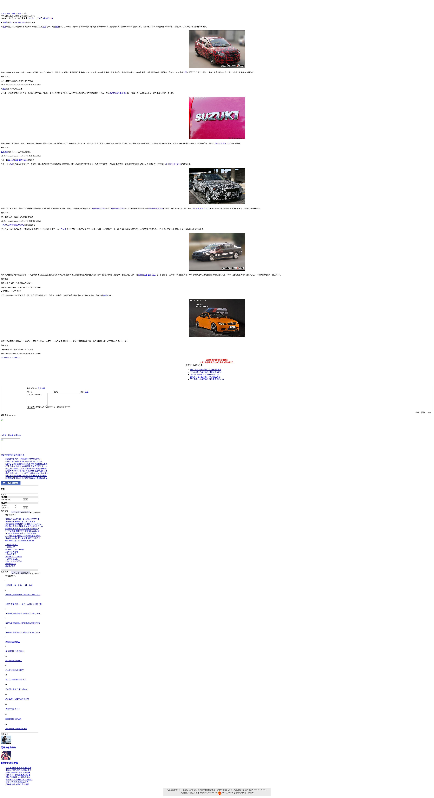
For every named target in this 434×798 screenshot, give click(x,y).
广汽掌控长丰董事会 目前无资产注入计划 (30, 466)
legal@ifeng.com (211, 793)
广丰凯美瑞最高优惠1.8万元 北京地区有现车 (23, 536)
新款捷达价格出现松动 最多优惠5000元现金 (22, 538)
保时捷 (106, 295)
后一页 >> (17, 358)
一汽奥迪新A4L (11, 559)
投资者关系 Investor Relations (256, 790)
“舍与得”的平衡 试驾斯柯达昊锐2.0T (204, 374)
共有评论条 (48, 18)
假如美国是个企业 (12, 709)
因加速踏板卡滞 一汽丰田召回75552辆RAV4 (22, 459)
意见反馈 (228, 790)
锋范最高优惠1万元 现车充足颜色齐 (19, 541)
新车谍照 (9, 473)
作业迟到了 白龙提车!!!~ (15, 651)
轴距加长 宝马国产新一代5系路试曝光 (205, 377)
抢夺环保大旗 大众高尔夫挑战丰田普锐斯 (30, 471)
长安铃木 (4, 152)
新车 (19, 13)
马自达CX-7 (10, 566)
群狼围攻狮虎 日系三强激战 (16, 689)
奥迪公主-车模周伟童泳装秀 (17, 782)
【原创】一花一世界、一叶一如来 (19, 585)
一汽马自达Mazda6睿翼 (14, 549)
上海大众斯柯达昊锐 (13, 561)
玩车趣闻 (9, 478)
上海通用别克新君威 (13, 557)
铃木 (4, 89)
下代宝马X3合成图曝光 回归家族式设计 (206, 372)
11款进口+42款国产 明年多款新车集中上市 (31, 473)
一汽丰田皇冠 (10, 554)
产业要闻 (9, 466)
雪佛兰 (5, 22)
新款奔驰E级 (10, 564)
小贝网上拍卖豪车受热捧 (11, 435)
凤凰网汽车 (5, 13)
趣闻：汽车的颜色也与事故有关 (18, 770)
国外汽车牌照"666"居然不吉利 (18, 777)
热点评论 (9, 469)
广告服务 (184, 790)
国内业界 (9, 461)
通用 (57, 27)
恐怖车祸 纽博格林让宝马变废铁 (19, 780)
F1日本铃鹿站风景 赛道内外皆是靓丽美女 (30, 478)
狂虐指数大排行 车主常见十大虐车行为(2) (22, 529)
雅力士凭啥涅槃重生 (13, 661)
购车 (13, 13)
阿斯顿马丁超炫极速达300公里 (18, 775)
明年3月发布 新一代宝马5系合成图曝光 (205, 370)
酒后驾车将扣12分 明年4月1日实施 (28, 461)
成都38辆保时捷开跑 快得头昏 (18, 772)
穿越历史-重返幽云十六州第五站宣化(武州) (22, 623)
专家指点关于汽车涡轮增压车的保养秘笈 (30, 476)
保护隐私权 (202, 790)
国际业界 (9, 464)
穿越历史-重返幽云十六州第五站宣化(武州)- (22, 613)
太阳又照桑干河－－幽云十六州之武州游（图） (24, 604)
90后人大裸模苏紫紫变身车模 (12, 455)
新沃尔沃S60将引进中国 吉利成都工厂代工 (22, 519)
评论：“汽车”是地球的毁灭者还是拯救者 (30, 469)
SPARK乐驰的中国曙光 (14, 670)
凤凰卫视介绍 (239, 790)
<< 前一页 (5, 358)
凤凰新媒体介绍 (173, 790)
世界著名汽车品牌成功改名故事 (18, 768)
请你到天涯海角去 (12, 642)
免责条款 (211, 790)
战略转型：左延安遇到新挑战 (17, 699)
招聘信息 (193, 790)
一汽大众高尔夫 (11, 545)
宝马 (10, 160)
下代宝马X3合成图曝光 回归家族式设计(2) (207, 379)
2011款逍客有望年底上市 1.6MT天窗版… (21, 533)
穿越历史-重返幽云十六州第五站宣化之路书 (22, 595)
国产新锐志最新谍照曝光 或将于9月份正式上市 (24, 526)
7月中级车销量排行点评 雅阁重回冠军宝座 (22, 531)
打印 (39, 18)
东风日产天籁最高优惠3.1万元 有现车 (20, 521)
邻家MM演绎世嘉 (9, 763)
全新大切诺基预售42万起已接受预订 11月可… (23, 524)
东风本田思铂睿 (11, 552)
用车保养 (9, 476)
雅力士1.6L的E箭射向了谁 (15, 679)
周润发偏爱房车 (8, 747)
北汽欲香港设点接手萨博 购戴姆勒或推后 (30, 464)
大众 (4, 225)
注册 (86, 392)
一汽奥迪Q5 (10, 547)
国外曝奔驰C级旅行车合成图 (17, 784)
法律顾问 (220, 790)
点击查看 (41, 388)
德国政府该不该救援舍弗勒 (16, 729)
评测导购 (9, 471)
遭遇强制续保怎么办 (13, 719)
